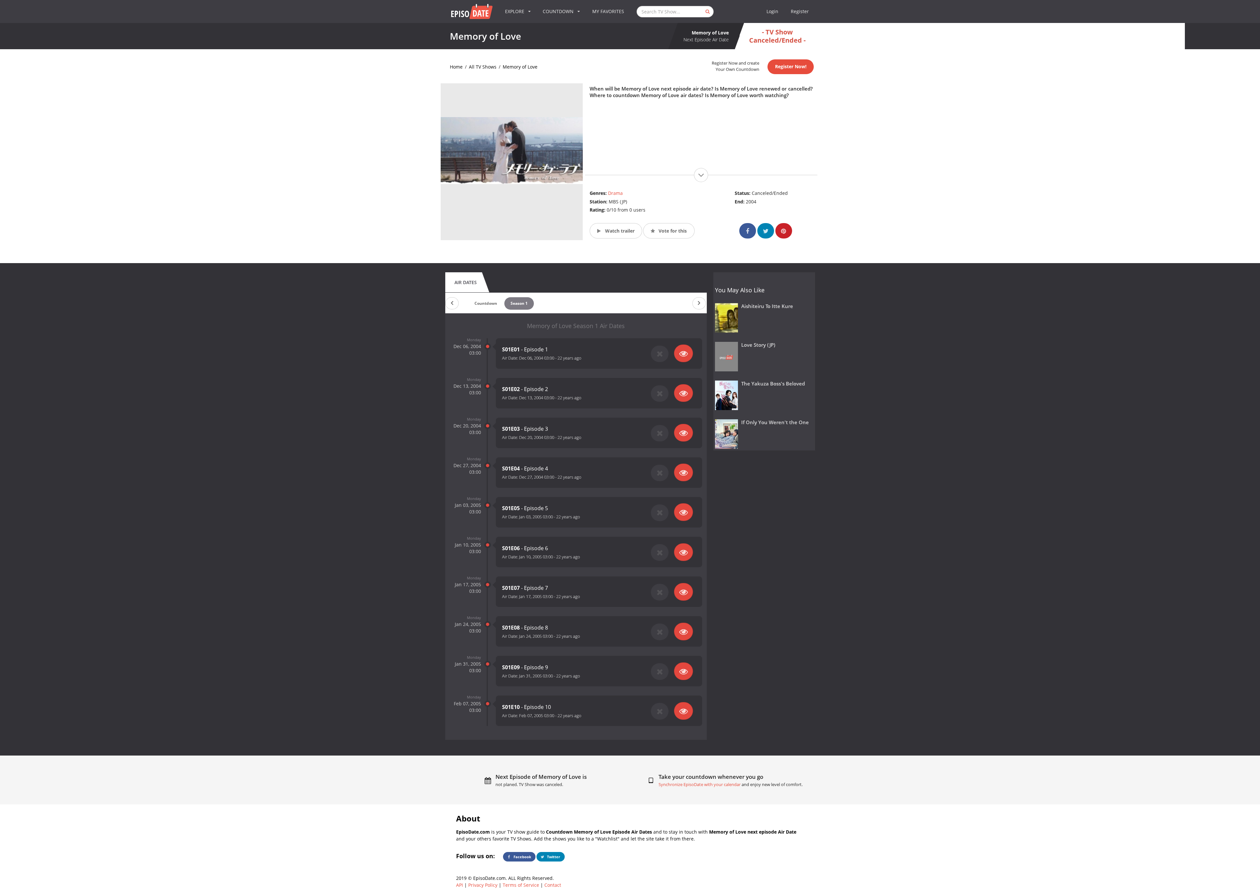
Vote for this (672, 231)
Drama (615, 193)
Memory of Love (520, 67)
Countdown (485, 303)
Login (772, 11)
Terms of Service (521, 885)
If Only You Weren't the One (775, 422)
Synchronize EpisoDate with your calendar (700, 784)
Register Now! (791, 66)
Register (800, 11)
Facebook (522, 856)
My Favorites (608, 11)
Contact (552, 885)
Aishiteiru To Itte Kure (767, 306)
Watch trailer (619, 231)
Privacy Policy (482, 885)
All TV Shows (482, 67)
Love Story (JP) (758, 345)
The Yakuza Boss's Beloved (773, 384)
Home (456, 67)
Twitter (553, 856)
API (459, 885)
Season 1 (519, 303)
